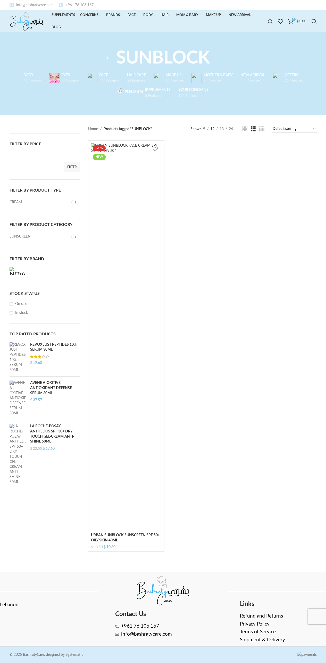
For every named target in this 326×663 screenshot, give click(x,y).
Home (93, 129)
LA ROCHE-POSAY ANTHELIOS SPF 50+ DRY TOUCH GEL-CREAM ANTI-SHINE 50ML (52, 433)
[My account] (270, 21)
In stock (21, 313)
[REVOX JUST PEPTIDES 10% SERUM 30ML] (18, 357)
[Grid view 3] (253, 129)
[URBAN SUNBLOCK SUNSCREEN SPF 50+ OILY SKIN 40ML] (126, 337)
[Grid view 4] (261, 129)
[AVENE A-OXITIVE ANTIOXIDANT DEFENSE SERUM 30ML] (18, 398)
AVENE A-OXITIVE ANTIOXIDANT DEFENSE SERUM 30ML (51, 388)
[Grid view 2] (245, 129)
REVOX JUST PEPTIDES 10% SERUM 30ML (53, 347)
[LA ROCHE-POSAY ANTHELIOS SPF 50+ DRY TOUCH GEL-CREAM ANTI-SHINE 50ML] (18, 454)
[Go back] (109, 58)
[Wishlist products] (280, 21)
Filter (72, 167)
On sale (21, 304)
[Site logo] (27, 21)
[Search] (314, 21)
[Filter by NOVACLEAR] (26, 271)
